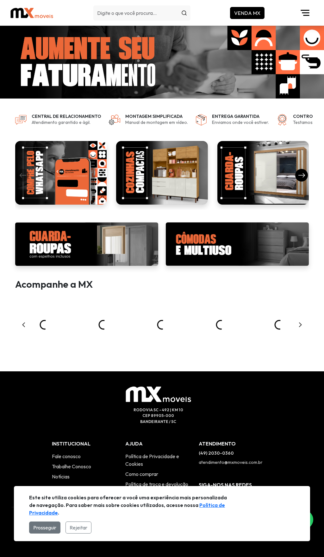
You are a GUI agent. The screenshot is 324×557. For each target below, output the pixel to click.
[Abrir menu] (306, 13)
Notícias (61, 476)
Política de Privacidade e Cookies (152, 460)
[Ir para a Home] (31, 13)
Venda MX (247, 13)
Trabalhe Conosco (71, 466)
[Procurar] (184, 13)
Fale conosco (66, 456)
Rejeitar (78, 527)
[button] (301, 175)
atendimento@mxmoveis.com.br (231, 462)
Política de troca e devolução (156, 484)
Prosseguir (44, 527)
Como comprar (141, 474)
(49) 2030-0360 (216, 453)
